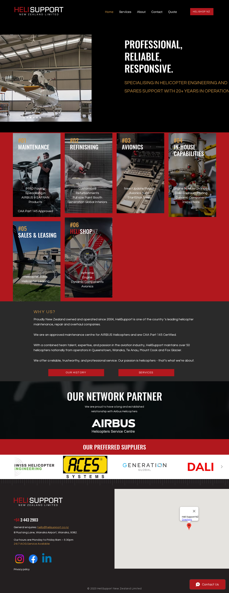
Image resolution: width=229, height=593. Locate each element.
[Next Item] (221, 466)
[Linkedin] (47, 559)
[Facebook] (33, 559)
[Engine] (27, 117)
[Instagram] (19, 559)
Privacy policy (22, 569)
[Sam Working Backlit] (37, 117)
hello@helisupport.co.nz (53, 527)
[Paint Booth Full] (40, 117)
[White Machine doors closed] (30, 117)
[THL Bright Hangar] (24, 117)
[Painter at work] (33, 117)
